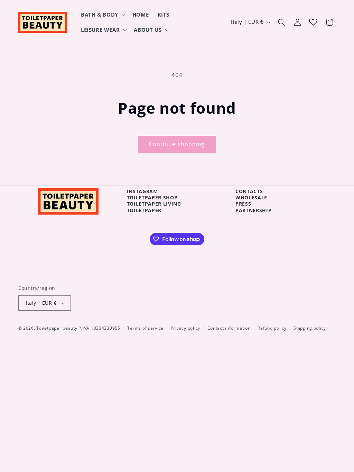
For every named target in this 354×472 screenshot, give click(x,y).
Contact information (229, 328)
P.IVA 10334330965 (99, 328)
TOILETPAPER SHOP (152, 197)
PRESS (243, 203)
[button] (102, 14)
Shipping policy (310, 328)
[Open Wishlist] (313, 22)
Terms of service (145, 328)
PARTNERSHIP (253, 210)
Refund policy (272, 328)
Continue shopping (177, 144)
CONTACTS (249, 191)
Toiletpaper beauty (56, 328)
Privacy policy (185, 328)
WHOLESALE (251, 197)
